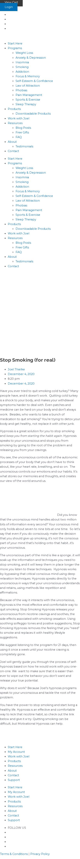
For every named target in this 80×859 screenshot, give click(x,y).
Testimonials (24, 146)
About (12, 142)
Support (14, 780)
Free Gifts (22, 132)
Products (14, 109)
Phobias (21, 90)
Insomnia (22, 62)
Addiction (22, 71)
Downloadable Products (33, 113)
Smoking (22, 67)
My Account (16, 752)
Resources (15, 123)
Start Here (15, 43)
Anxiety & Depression (31, 57)
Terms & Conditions (14, 854)
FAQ (19, 137)
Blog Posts (23, 128)
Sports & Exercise (28, 99)
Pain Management (29, 95)
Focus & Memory (28, 76)
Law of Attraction (28, 85)
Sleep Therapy (26, 104)
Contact (13, 151)
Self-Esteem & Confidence (34, 81)
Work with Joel (18, 118)
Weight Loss (24, 53)
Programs (15, 48)
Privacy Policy (40, 854)
